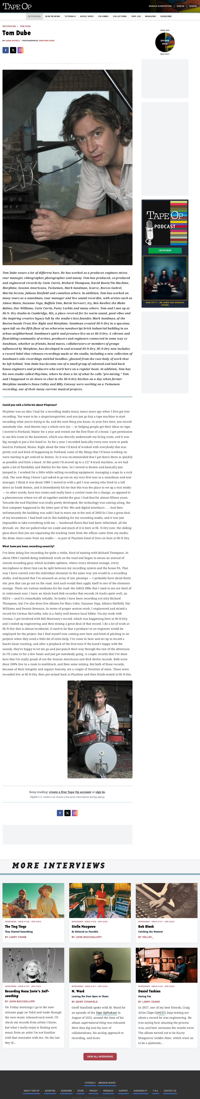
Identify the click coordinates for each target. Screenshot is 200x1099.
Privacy (93, 1091)
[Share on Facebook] (5, 50)
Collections (120, 16)
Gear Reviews (52, 16)
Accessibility (140, 1091)
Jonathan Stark (47, 41)
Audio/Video (87, 16)
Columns (103, 16)
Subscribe (166, 16)
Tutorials (70, 16)
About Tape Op (31, 1091)
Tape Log (136, 16)
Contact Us (170, 1091)
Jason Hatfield (12, 41)
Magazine (150, 16)
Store (81, 1091)
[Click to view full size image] (67, 167)
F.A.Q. (155, 1091)
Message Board (106, 1083)
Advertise (50, 1091)
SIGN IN (180, 6)
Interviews (34, 16)
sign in (100, 792)
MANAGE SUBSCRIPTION (160, 6)
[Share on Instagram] (21, 50)
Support (123, 1091)
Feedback (108, 1091)
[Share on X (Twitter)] (13, 50)
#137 (161, 1012)
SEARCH (193, 6)
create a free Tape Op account (70, 792)
